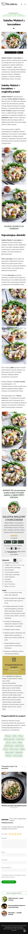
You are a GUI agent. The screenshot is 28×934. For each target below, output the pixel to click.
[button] (11, 535)
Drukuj (21, 52)
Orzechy (6, 749)
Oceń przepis (4, 834)
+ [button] (15, 548)
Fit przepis (8, 736)
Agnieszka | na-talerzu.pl (13, 676)
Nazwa (3, 852)
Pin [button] (15, 542)
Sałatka (14, 16)
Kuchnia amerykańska (9, 739)
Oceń (21, 542)
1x (14, 560)
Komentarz (4, 838)
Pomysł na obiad (6, 16)
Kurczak (8, 742)
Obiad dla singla (19, 746)
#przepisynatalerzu (14, 672)
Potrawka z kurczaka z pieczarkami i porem (14, 805)
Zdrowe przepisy (18, 755)
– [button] (11, 548)
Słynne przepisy (21, 16)
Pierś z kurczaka (18, 14)
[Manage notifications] (24, 931)
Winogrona (9, 755)
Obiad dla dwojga (9, 746)
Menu (25, 4)
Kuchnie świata (20, 739)
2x (17, 560)
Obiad (20, 742)
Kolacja (7, 14)
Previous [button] (22, 766)
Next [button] (25, 766)
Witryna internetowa (6, 867)
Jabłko (15, 736)
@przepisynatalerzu (14, 669)
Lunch (11, 14)
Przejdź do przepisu (11, 52)
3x (20, 560)
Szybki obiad (19, 752)
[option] (14, 790)
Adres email (4, 860)
